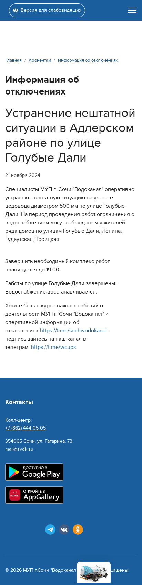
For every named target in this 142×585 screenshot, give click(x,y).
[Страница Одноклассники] (78, 529)
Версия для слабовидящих (51, 10)
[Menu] (132, 10)
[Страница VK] (64, 529)
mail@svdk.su (19, 449)
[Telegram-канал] (50, 529)
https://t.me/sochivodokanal (73, 330)
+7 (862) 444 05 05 (25, 428)
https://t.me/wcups (53, 347)
